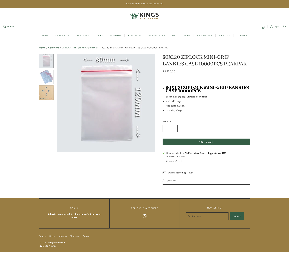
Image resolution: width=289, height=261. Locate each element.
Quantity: (167, 121)
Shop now (74, 236)
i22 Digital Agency (47, 245)
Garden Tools (157, 35)
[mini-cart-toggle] (284, 27)
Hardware (82, 35)
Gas (174, 35)
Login (276, 26)
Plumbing (115, 35)
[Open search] (4, 26)
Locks (99, 35)
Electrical (134, 35)
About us (224, 35)
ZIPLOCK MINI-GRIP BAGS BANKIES (80, 47)
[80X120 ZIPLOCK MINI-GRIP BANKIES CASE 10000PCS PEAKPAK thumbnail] (46, 61)
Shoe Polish (62, 35)
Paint (187, 35)
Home (45, 35)
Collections (53, 47)
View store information (174, 161)
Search (10, 26)
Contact (242, 35)
